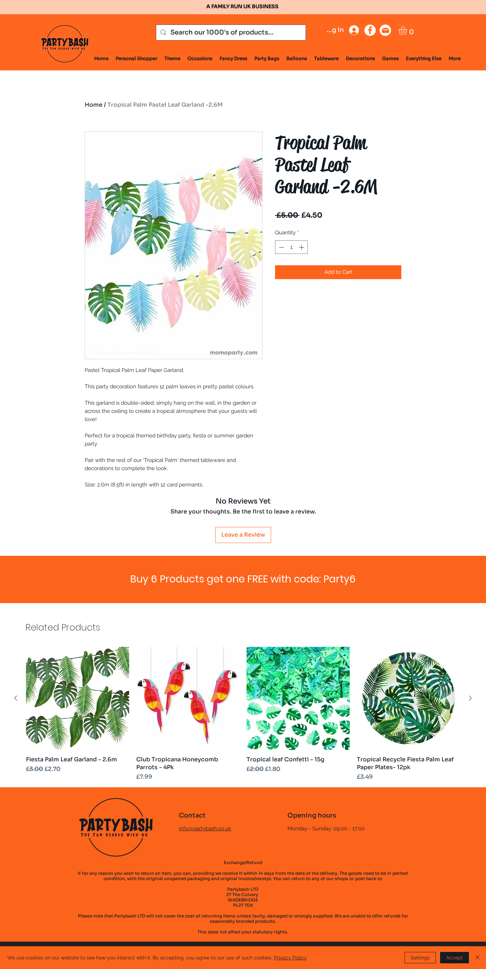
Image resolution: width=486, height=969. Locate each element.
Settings (420, 957)
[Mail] (385, 30)
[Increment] (302, 247)
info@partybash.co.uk (205, 828)
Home (93, 104)
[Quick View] (77, 698)
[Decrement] (281, 247)
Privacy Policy (290, 957)
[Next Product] (470, 698)
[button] (407, 30)
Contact (192, 815)
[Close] (477, 957)
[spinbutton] (291, 247)
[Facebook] (370, 30)
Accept (454, 957)
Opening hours (311, 815)
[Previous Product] (15, 698)
